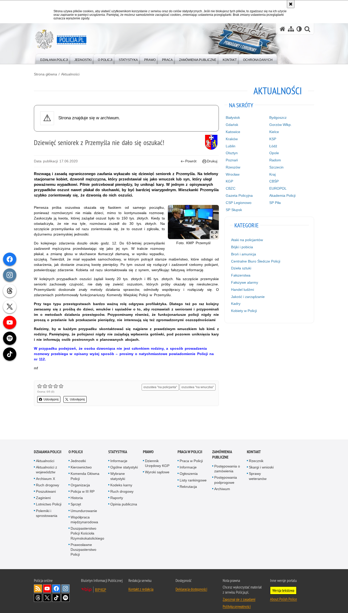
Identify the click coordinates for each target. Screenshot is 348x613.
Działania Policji (47, 452)
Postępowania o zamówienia (227, 468)
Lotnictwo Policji (48, 504)
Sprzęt (76, 504)
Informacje (118, 461)
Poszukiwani (46, 492)
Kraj (272, 174)
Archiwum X (45, 479)
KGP (229, 181)
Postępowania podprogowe (225, 480)
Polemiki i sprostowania (46, 513)
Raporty (116, 498)
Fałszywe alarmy (244, 282)
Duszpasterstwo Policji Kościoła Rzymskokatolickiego (87, 533)
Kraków (232, 139)
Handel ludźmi (242, 290)
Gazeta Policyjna (239, 195)
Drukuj (212, 161)
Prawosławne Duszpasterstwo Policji (83, 550)
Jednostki (78, 461)
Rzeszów (233, 167)
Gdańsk (232, 125)
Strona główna (45, 74)
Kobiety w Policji (244, 311)
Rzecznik (256, 461)
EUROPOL (278, 188)
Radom (275, 160)
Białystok (233, 117)
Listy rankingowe (193, 480)
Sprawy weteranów (257, 476)
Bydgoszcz (278, 117)
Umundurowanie (84, 511)
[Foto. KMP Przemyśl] (193, 222)
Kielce (274, 132)
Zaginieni (43, 498)
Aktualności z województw (46, 469)
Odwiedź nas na (47, 589)
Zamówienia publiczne (222, 454)
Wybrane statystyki (117, 476)
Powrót (190, 161)
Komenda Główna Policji (85, 476)
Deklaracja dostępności (191, 589)
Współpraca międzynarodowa (84, 519)
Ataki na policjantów (247, 240)
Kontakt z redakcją (140, 589)
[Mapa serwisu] (291, 29)
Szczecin (276, 167)
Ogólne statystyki (124, 467)
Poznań (232, 160)
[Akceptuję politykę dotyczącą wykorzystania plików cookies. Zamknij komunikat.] (291, 4)
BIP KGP (100, 589)
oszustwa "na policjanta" (160, 387)
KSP (272, 139)
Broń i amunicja (243, 254)
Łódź (273, 146)
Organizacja (80, 485)
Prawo (148, 452)
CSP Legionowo (238, 203)
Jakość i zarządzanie (248, 297)
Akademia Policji (282, 195)
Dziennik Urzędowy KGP (157, 463)
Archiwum (222, 489)
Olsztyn (232, 153)
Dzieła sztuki (241, 268)
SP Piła (275, 203)
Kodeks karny (121, 485)
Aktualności (70, 74)
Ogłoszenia (189, 474)
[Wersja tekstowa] (299, 29)
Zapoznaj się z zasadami (239, 599)
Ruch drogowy (47, 485)
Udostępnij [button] (51, 399)
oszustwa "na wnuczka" (197, 387)
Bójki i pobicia (242, 247)
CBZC (230, 188)
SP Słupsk (234, 210)
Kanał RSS (38, 589)
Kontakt (254, 452)
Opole (274, 153)
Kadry (235, 304)
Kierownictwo (81, 467)
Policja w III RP (83, 492)
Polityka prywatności (237, 606)
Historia (77, 498)
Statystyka (117, 452)
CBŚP (274, 181)
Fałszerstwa (240, 275)
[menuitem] (54, 58)
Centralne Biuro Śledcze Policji (255, 261)
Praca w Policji (190, 452)
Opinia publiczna (123, 504)
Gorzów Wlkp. (280, 125)
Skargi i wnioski (261, 467)
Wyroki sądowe (157, 472)
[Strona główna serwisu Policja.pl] (282, 29)
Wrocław (232, 174)
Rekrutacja (188, 487)
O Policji (76, 452)
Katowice (233, 132)
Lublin (230, 146)
